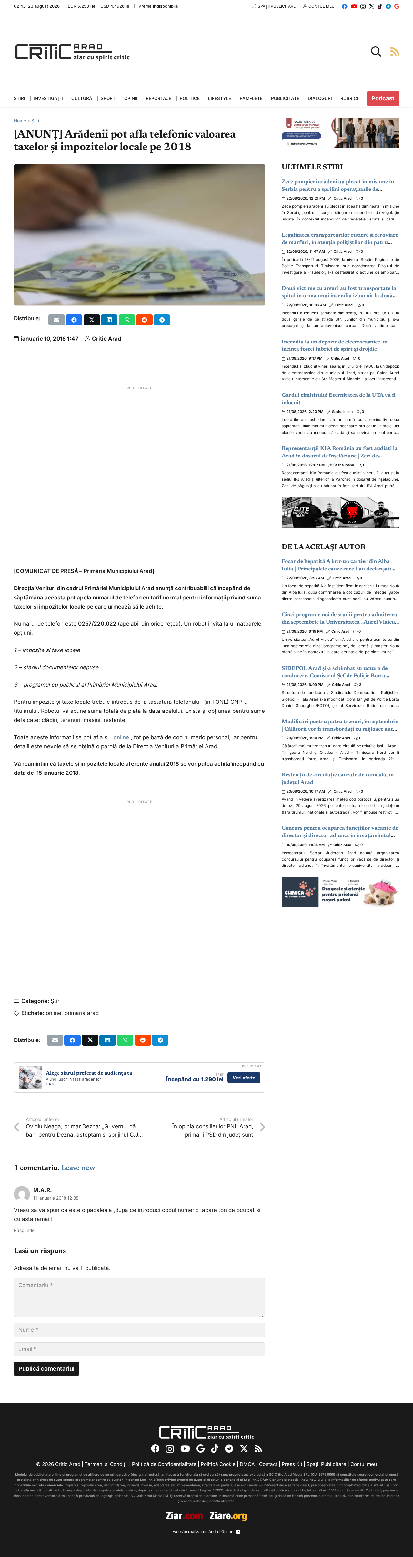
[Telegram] (388, 6)
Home (20, 120)
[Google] (396, 6)
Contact (268, 1464)
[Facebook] (345, 6)
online (122, 737)
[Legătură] (394, 51)
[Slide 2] (50, 1084)
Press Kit (292, 1464)
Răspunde (24, 1230)
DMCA (247, 1464)
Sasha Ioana (342, 411)
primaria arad (82, 1013)
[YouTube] (354, 6)
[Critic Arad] (72, 52)
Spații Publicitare (326, 1464)
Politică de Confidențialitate (164, 1464)
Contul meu (363, 1464)
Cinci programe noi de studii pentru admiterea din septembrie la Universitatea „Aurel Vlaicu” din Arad (340, 622)
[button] (376, 51)
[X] (371, 6)
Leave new (78, 1168)
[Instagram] (363, 7)
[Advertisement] (140, 469)
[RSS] (258, 1449)
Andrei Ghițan (220, 1531)
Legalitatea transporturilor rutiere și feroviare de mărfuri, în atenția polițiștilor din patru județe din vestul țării (340, 243)
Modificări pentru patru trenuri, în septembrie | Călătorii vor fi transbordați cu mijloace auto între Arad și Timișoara (340, 729)
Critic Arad (106, 338)
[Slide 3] (53, 1084)
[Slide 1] (46, 1084)
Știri (35, 120)
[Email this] (56, 319)
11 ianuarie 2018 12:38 (55, 1198)
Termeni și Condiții (106, 1464)
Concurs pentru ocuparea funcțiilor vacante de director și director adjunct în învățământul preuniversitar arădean (340, 836)
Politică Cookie (218, 1464)
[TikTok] (380, 6)
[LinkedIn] (238, 1532)
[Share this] (74, 319)
